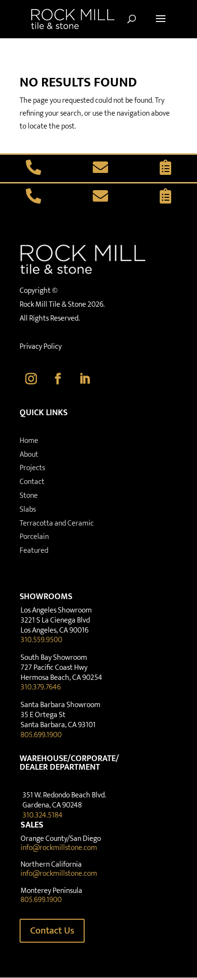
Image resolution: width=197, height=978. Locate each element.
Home (29, 440)
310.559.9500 (41, 640)
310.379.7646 (41, 687)
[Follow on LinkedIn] (84, 378)
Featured (34, 550)
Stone (29, 495)
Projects (32, 468)
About (29, 454)
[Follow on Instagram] (31, 378)
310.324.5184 (42, 815)
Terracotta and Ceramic (57, 523)
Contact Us (52, 931)
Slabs (28, 509)
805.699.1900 (41, 735)
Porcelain (34, 536)
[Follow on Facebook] (57, 378)
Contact (32, 481)
